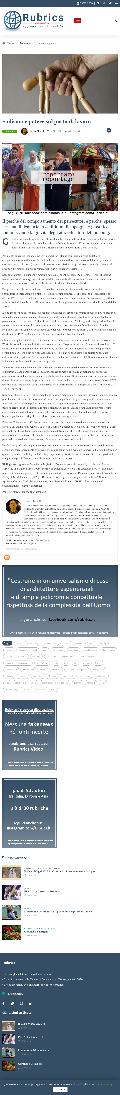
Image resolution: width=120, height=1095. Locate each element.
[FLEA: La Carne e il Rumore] (11, 892)
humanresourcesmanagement (18, 662)
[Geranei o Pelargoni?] (11, 932)
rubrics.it (91, 682)
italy (66, 662)
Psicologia (25, 43)
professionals (47, 682)
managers (23, 676)
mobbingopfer (68, 676)
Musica (28, 888)
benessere (79, 643)
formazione (51, 656)
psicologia (63, 682)
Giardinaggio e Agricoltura (39, 928)
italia (56, 662)
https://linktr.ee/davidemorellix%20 (21, 548)
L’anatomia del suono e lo (33, 1050)
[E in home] (60, 601)
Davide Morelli (37, 131)
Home (10, 43)
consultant (73, 649)
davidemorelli (109, 649)
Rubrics (77, 682)
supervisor (40, 689)
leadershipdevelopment (77, 669)
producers (32, 682)
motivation (85, 676)
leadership (56, 669)
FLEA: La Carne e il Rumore (42, 891)
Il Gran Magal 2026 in (31, 1023)
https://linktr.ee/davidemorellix (36, 540)
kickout (86, 662)
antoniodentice (50, 643)
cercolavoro (58, 649)
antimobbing (32, 643)
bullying (102, 643)
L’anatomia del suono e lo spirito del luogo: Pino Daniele (58, 911)
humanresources (88, 656)
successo (26, 689)
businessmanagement (28, 649)
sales (103, 682)
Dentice (8, 656)
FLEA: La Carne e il (30, 1037)
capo (45, 649)
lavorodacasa (11, 669)
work (53, 689)
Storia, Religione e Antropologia (42, 868)
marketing (37, 676)
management (98, 669)
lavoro (98, 662)
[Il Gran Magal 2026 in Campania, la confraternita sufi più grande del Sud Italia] (11, 872)
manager (9, 676)
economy (36, 656)
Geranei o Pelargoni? (37, 931)
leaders (43, 669)
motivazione (101, 676)
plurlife (18, 682)
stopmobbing (11, 689)
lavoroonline (28, 669)
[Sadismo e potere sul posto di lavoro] (98, 3)
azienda (66, 643)
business (9, 649)
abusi (18, 643)
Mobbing (52, 676)
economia (22, 656)
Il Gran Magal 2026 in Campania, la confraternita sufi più (59, 871)
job (75, 662)
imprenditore (42, 662)
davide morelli (90, 649)
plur (7, 682)
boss (91, 643)
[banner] (60, 178)
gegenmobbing (68, 656)
